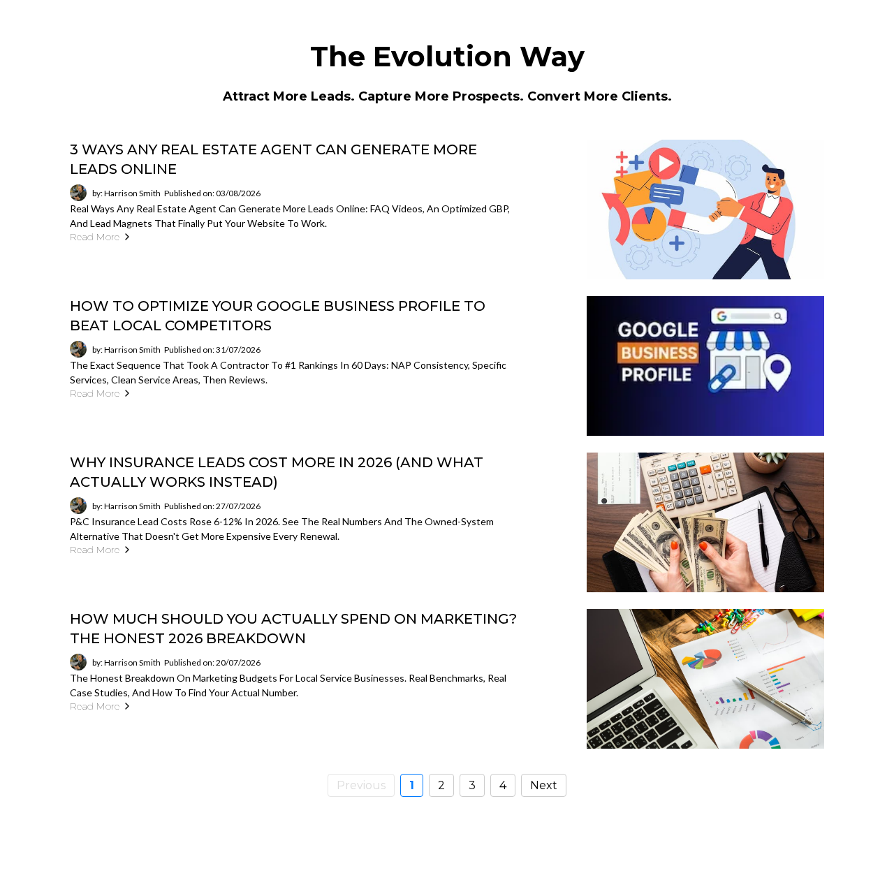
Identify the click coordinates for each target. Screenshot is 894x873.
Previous (361, 785)
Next (543, 785)
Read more (94, 236)
